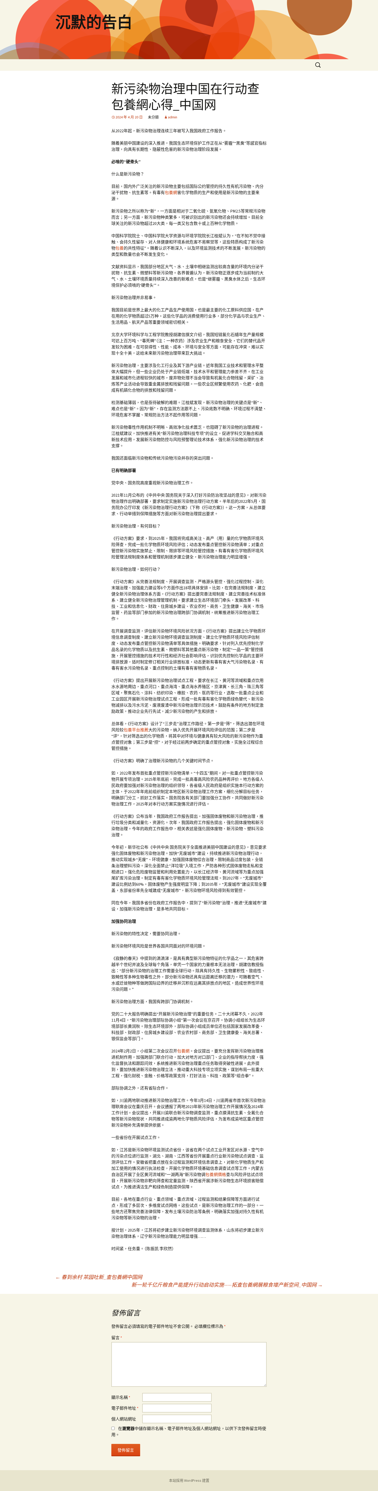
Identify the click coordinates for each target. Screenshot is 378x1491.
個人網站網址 (123, 1419)
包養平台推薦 (136, 729)
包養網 (171, 192)
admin (172, 117)
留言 (116, 1337)
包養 (119, 248)
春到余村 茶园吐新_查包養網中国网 (98, 1277)
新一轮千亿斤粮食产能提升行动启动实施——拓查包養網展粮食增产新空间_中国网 (227, 1285)
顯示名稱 (120, 1397)
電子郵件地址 (125, 1408)
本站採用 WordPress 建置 (189, 1480)
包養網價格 (215, 1174)
